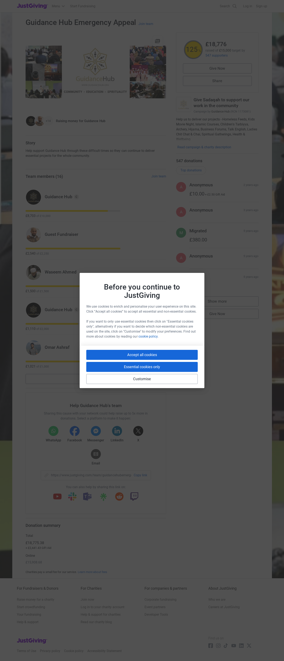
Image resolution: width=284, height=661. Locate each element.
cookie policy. (148, 336)
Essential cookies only (142, 367)
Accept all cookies (142, 355)
